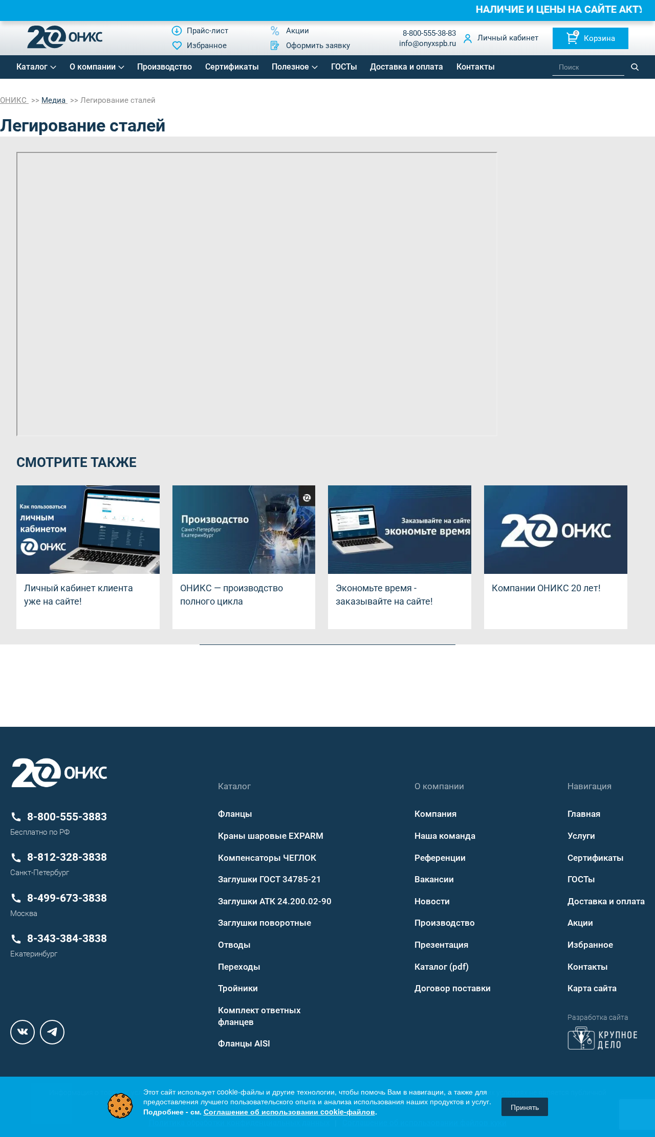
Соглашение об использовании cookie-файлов (289, 1111)
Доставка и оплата (406, 67)
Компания (435, 814)
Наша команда (444, 836)
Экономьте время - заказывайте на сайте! (384, 594)
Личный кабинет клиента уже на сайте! (78, 594)
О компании (93, 67)
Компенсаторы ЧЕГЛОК (267, 858)
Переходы (239, 967)
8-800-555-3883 (67, 817)
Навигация (589, 786)
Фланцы (235, 814)
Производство (164, 67)
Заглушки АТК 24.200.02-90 (275, 901)
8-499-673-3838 (67, 898)
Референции (440, 858)
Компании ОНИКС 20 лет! (546, 588)
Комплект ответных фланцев (259, 1016)
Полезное (290, 67)
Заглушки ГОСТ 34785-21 (269, 879)
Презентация (441, 945)
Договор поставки (452, 988)
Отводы (234, 945)
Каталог (32, 67)
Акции (580, 923)
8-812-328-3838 (67, 857)
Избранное (590, 945)
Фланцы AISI (244, 1043)
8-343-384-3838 (67, 938)
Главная (583, 814)
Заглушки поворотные (264, 923)
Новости (432, 901)
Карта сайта (592, 988)
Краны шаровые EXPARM (270, 836)
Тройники (238, 988)
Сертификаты (232, 67)
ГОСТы (344, 67)
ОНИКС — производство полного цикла (231, 594)
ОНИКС (14, 100)
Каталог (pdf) (441, 967)
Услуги (581, 836)
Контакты (475, 67)
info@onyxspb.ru (427, 43)
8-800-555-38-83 (429, 33)
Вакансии (434, 879)
